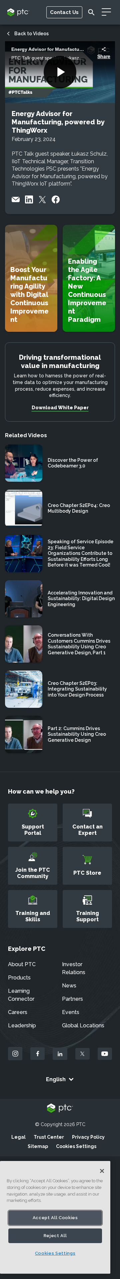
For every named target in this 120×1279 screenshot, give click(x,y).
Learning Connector (21, 995)
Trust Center (49, 1137)
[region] (55, 1217)
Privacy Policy (88, 1137)
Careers (17, 1012)
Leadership (22, 1025)
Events (70, 1012)
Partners (72, 999)
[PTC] (60, 1108)
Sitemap (38, 1146)
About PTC (22, 964)
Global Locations (83, 1025)
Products (19, 977)
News (69, 985)
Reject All (55, 1235)
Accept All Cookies (55, 1217)
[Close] (102, 1171)
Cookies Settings (76, 1146)
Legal (18, 1137)
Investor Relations (73, 968)
